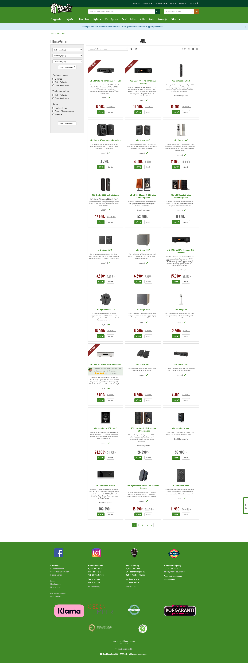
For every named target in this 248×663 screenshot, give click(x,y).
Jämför (110, 112)
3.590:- (101, 276)
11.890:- (181, 217)
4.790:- (105, 162)
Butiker (135, 3)
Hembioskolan (160, 3)
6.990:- (101, 395)
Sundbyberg (95, 586)
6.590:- (139, 276)
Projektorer (70, 19)
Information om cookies (124, 649)
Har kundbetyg (61, 108)
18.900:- (100, 331)
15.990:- (176, 276)
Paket (124, 19)
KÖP (100, 112)
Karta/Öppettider (57, 568)
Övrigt (151, 19)
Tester (172, 3)
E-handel (58, 78)
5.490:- (139, 331)
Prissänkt (59, 114)
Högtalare (97, 19)
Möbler (142, 19)
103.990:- (105, 509)
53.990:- (143, 217)
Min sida (193, 3)
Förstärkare (84, 19)
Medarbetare (55, 596)
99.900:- (181, 452)
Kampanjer (163, 19)
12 (182, 48)
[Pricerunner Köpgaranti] (181, 610)
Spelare (114, 19)
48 (189, 48)
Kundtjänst (146, 3)
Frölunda (132, 586)
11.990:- (138, 107)
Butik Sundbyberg (62, 85)
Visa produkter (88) (66, 67)
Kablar (133, 19)
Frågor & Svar (56, 574)
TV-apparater (56, 19)
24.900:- (101, 452)
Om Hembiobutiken (58, 593)
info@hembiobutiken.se (175, 571)
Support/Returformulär (59, 571)
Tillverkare (175, 19)
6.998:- (101, 107)
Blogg (52, 581)
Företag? (182, 3)
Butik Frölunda (61, 82)
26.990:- (143, 452)
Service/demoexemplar (64, 111)
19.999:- (176, 107)
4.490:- (177, 395)
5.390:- (139, 395)
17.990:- (100, 217)
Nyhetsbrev (55, 587)
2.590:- (177, 331)
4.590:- (139, 162)
